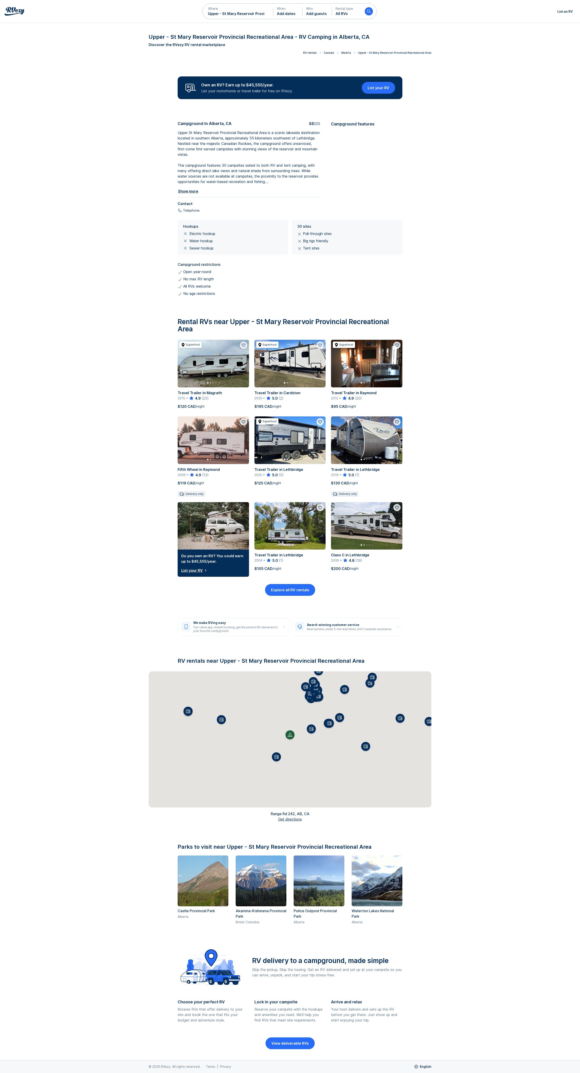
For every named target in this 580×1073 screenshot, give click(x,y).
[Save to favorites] (243, 345)
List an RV (565, 11)
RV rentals (310, 52)
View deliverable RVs (290, 1043)
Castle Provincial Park (196, 911)
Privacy (225, 1066)
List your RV (378, 88)
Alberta (346, 52)
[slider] (195, 398)
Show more (188, 191)
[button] (238, 11)
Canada (329, 52)
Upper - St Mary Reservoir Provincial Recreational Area (394, 52)
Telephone (191, 210)
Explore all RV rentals (290, 590)
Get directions (290, 819)
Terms (210, 1066)
